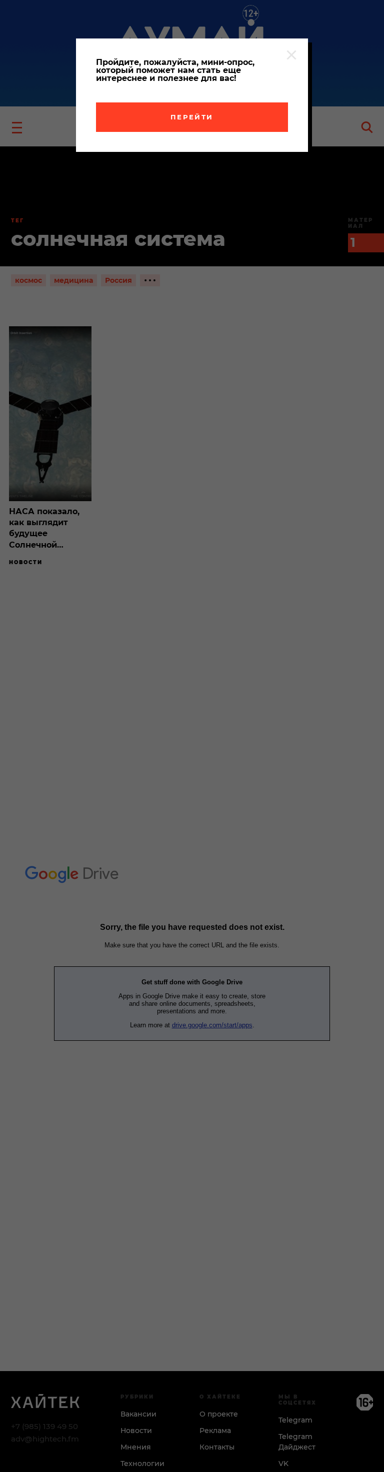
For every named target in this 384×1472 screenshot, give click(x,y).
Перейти (192, 117)
